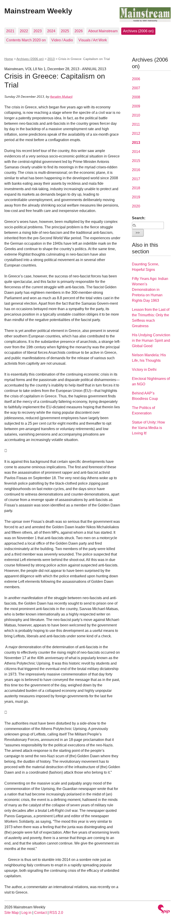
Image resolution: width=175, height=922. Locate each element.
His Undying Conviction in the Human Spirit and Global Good (151, 340)
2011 (136, 124)
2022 (24, 31)
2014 (136, 152)
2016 (136, 170)
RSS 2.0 (56, 913)
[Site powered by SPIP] (164, 910)
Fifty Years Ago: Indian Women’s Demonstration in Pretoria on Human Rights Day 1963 (150, 289)
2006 (136, 79)
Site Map (11, 913)
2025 (65, 31)
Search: (138, 218)
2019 (136, 197)
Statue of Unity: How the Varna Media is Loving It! (148, 427)
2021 (10, 31)
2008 (136, 97)
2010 (136, 115)
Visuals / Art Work (92, 40)
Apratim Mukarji (61, 96)
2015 (136, 161)
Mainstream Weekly (38, 11)
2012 (136, 133)
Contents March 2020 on (26, 40)
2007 (136, 88)
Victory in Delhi (144, 369)
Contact (40, 913)
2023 (37, 31)
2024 (51, 31)
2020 (136, 206)
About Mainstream (103, 31)
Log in (26, 913)
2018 (136, 188)
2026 (79, 31)
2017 (136, 179)
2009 (136, 106)
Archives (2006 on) (138, 31)
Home (8, 59)
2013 (51, 59)
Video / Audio (62, 40)
